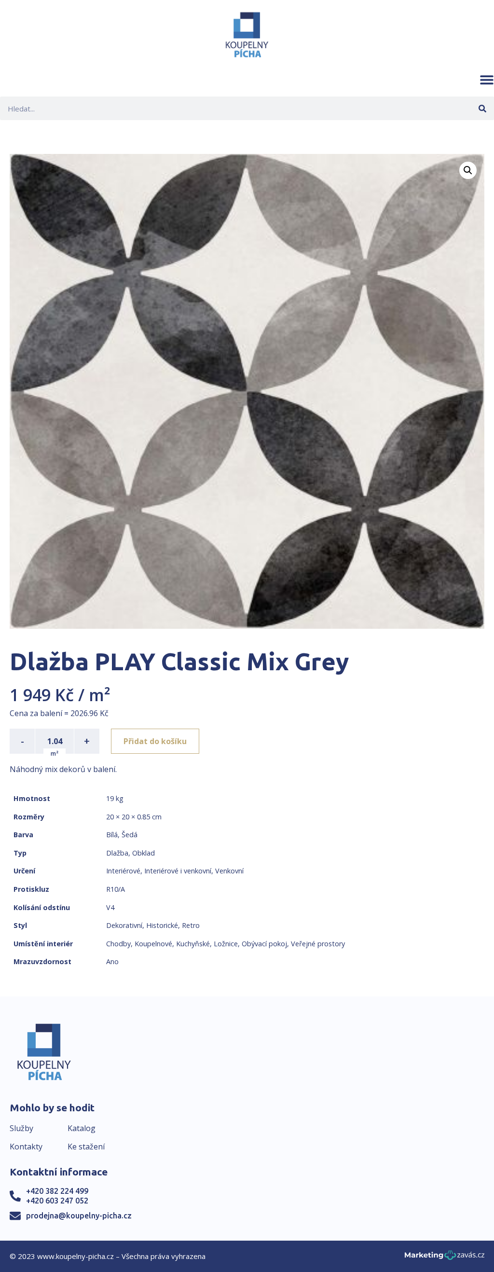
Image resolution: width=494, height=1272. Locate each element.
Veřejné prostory (318, 943)
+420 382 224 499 (57, 1191)
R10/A (115, 889)
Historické (162, 925)
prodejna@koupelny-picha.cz (79, 1215)
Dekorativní (124, 925)
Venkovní (229, 870)
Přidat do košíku (155, 741)
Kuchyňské (193, 943)
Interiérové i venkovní (177, 870)
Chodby (118, 943)
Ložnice (226, 943)
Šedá (129, 834)
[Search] (482, 108)
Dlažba (117, 852)
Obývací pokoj (264, 943)
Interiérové (123, 870)
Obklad (143, 852)
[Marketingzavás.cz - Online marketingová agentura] (444, 1258)
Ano (112, 961)
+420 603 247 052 (57, 1200)
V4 (110, 907)
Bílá (112, 834)
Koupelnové (153, 943)
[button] (487, 79)
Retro (191, 925)
